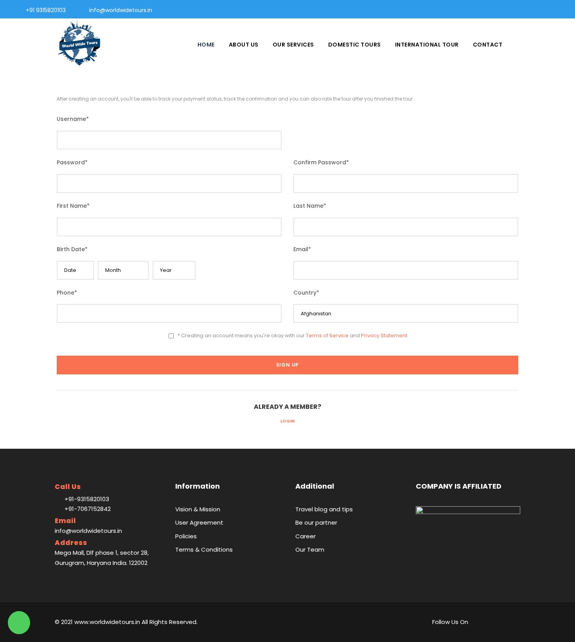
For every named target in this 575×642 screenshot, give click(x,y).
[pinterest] (532, 10)
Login (287, 421)
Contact (488, 45)
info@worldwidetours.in (120, 10)
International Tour (427, 45)
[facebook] (507, 10)
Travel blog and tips (324, 509)
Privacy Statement (384, 335)
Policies (186, 536)
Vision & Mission (197, 509)
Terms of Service (327, 335)
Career (305, 536)
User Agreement (199, 522)
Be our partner (316, 522)
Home (206, 45)
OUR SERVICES (293, 45)
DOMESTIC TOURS (354, 45)
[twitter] (545, 10)
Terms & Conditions (204, 549)
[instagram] (557, 10)
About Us (244, 45)
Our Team (309, 549)
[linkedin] (520, 10)
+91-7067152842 (88, 509)
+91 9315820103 (46, 10)
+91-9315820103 (87, 499)
